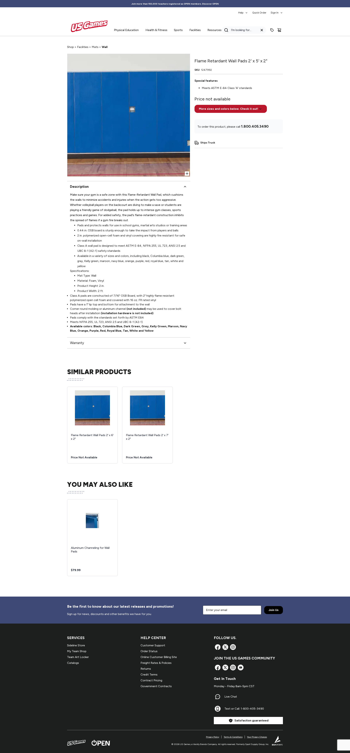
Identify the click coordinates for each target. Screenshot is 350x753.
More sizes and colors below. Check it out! (228, 108)
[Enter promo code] (272, 30)
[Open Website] (101, 743)
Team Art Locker (78, 657)
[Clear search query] (261, 30)
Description (79, 187)
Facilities (82, 47)
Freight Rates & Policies (156, 663)
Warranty (77, 343)
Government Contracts (156, 686)
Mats (95, 47)
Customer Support (153, 645)
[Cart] (279, 30)
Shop (70, 47)
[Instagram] (233, 647)
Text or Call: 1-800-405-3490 (244, 708)
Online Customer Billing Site (159, 657)
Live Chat (230, 696)
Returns (146, 668)
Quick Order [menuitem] (259, 12)
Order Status (149, 651)
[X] (225, 647)
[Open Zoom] (187, 173)
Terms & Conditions (233, 737)
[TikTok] (240, 667)
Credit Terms (149, 674)
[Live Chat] (217, 696)
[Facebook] (217, 647)
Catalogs (73, 663)
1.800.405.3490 (255, 126)
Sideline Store (76, 645)
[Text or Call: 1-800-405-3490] (217, 709)
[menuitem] (243, 11)
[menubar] (260, 11)
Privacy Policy (212, 737)
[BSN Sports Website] (277, 740)
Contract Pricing (151, 680)
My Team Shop (76, 651)
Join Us (274, 610)
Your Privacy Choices (257, 737)
